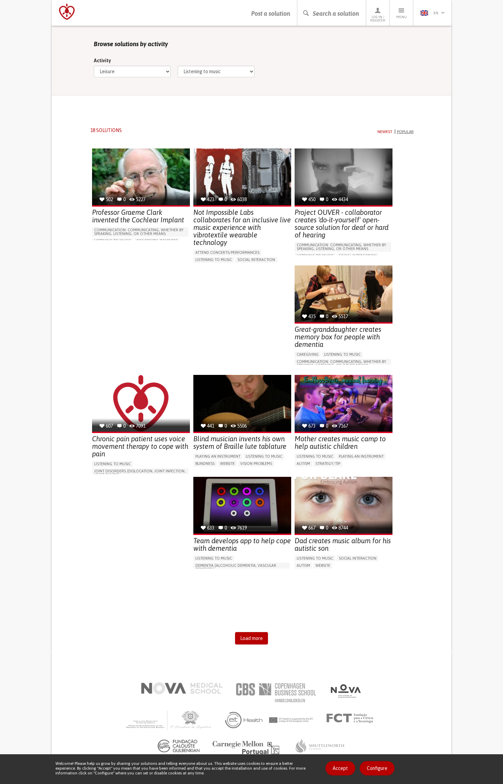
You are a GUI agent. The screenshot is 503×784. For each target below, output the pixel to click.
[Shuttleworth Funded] (320, 745)
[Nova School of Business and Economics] (345, 691)
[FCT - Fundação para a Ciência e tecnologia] (351, 718)
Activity (102, 60)
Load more (251, 638)
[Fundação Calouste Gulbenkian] (178, 745)
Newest (384, 131)
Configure (377, 768)
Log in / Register (377, 18)
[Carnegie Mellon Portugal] (247, 747)
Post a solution (270, 13)
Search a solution (336, 13)
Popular (405, 131)
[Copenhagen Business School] (275, 692)
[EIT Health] (269, 720)
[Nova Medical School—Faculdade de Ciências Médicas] (182, 688)
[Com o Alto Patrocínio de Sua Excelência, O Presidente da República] (169, 720)
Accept (340, 768)
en (436, 13)
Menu (401, 17)
